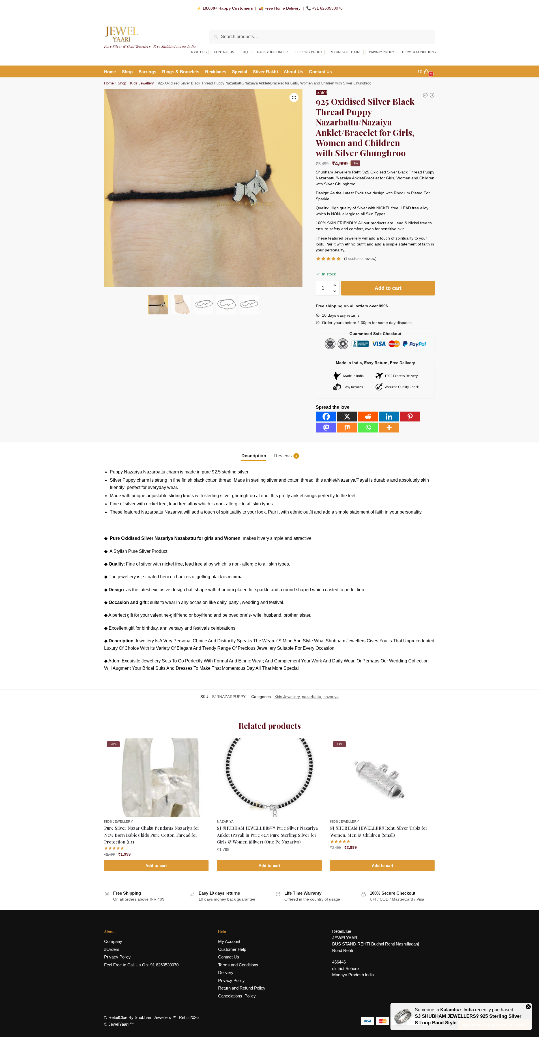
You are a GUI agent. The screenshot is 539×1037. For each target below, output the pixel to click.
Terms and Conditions (238, 964)
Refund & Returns (345, 52)
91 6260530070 (164, 964)
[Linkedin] (389, 416)
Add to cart (388, 288)
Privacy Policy (381, 52)
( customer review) (360, 258)
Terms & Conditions (418, 52)
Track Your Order (271, 52)
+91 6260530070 (327, 8)
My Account (229, 941)
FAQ (245, 52)
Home (109, 83)
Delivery (225, 972)
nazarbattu (311, 696)
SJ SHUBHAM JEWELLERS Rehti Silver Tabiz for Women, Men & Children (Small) (379, 831)
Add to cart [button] (156, 865)
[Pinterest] (410, 416)
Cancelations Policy (237, 995)
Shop (122, 83)
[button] (294, 97)
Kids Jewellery (142, 83)
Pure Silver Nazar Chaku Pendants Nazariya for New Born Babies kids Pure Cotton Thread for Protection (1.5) (151, 835)
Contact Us (224, 52)
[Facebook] (326, 416)
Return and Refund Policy (241, 988)
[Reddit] (368, 416)
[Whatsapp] (368, 427)
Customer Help (232, 949)
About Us (199, 52)
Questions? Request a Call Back (494, 1025)
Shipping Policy (308, 52)
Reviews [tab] (283, 455)
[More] (389, 427)
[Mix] (347, 427)
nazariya (331, 696)
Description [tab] (253, 455)
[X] (347, 416)
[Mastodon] (326, 427)
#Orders (111, 949)
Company (113, 941)
